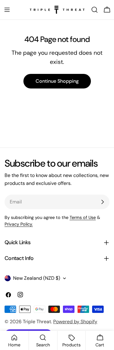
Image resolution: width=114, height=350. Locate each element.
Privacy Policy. (19, 224)
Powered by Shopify (75, 321)
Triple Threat (37, 321)
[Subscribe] (102, 202)
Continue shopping (57, 81)
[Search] (94, 10)
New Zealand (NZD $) (36, 278)
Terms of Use (83, 217)
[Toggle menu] (7, 10)
